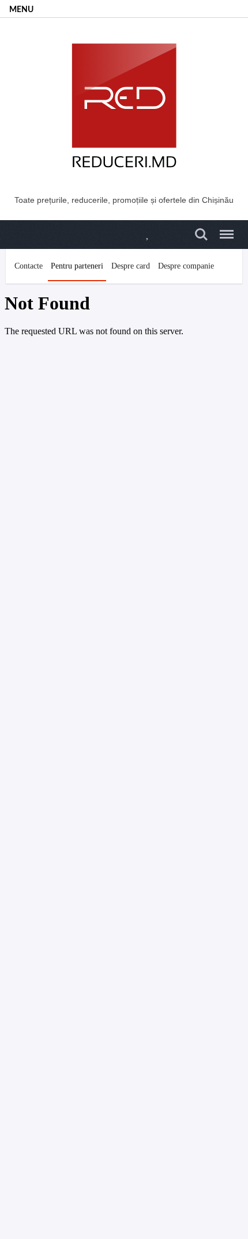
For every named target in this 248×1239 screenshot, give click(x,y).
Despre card (130, 266)
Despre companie (186, 266)
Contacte (28, 266)
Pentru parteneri (77, 266)
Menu (223, 228)
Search (200, 228)
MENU (21, 10)
